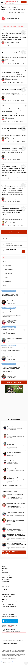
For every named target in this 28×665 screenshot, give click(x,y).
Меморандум (5, 581)
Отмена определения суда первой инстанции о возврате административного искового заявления (13, 109)
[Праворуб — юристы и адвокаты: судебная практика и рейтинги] (10, 2)
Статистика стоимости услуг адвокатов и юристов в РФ (9, 616)
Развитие (4, 589)
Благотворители (6, 596)
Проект (4, 566)
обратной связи (8, 626)
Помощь (4, 599)
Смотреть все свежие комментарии (12, 485)
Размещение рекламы (8, 591)
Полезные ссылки (7, 612)
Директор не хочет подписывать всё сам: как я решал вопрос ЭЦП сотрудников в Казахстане (13, 33)
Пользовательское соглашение (7, 578)
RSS (5, 285)
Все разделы (5, 586)
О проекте (5, 568)
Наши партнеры (6, 584)
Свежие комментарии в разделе (11, 423)
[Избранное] (26, 29)
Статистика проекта (7, 575)
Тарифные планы (6, 609)
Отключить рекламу (14, 419)
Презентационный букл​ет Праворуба (9, 571)
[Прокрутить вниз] (26, 663)
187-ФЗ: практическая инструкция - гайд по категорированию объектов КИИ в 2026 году (13, 129)
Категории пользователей (9, 602)
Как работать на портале (9, 606)
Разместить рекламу (14, 416)
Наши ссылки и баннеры (9, 594)
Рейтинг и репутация (8, 604)
